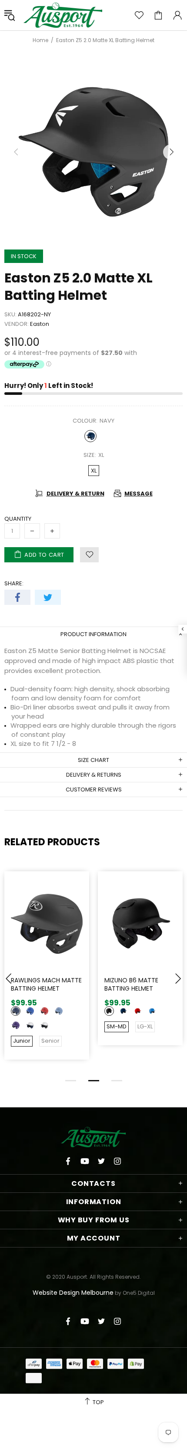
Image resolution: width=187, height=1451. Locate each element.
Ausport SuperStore (63, 15)
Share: (13, 583)
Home (40, 40)
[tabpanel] (46, 971)
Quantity (17, 518)
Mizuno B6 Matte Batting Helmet (131, 984)
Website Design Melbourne (73, 1292)
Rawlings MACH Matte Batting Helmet (46, 984)
